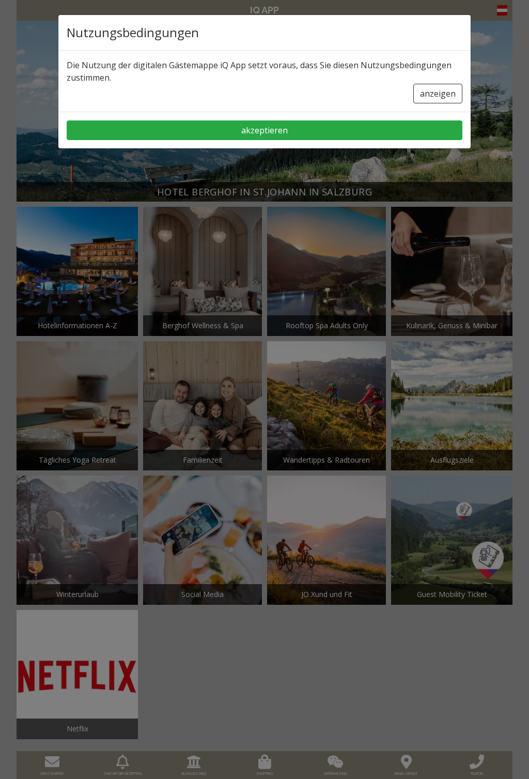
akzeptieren (264, 130)
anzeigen (438, 93)
